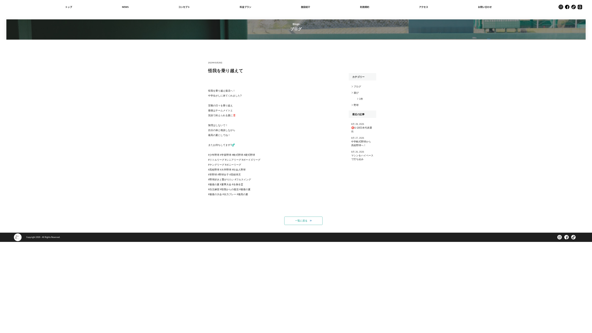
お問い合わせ (485, 6)
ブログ (357, 86)
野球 (356, 105)
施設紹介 (305, 6)
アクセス (423, 6)
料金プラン (245, 6)
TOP (211, 18)
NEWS (125, 6)
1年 (361, 99)
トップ (68, 6)
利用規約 (364, 6)
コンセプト (184, 6)
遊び (356, 92)
